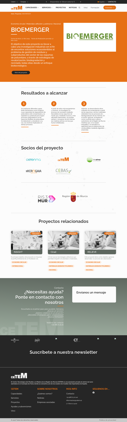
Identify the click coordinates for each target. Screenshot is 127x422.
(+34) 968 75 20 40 (57, 324)
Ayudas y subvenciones (21, 406)
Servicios (46, 7)
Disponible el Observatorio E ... (63, 2)
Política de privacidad (107, 420)
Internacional (17, 266)
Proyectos (61, 7)
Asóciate (108, 8)
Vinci (85, 8)
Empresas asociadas (46, 402)
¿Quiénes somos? (44, 394)
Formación (95, 8)
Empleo (23, 2)
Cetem (13, 2)
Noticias (73, 7)
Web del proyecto (21, 72)
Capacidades (31, 7)
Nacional (52, 270)
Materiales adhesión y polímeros (61, 266)
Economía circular (19, 262)
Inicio (12, 14)
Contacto (112, 2)
